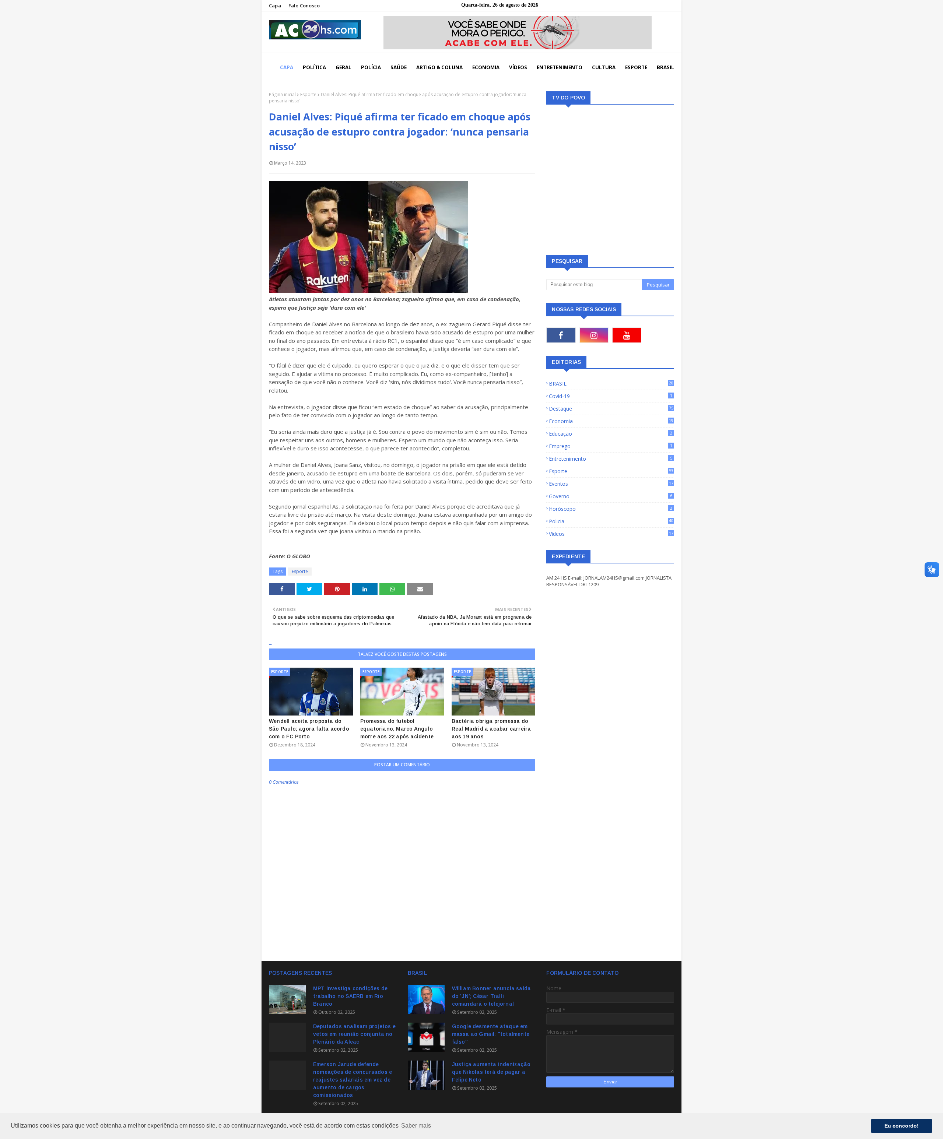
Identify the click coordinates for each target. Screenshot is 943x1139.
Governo (610, 496)
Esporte (308, 94)
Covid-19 (610, 396)
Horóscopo (610, 508)
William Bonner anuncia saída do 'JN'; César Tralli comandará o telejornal (491, 996)
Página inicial (282, 94)
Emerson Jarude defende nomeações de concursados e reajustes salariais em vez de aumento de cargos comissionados (352, 1079)
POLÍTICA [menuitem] (314, 67)
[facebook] (560, 335)
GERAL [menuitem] (343, 67)
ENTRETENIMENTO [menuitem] (559, 67)
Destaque (611, 408)
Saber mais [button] (416, 1125)
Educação (610, 433)
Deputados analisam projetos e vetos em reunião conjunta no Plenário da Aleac (354, 1034)
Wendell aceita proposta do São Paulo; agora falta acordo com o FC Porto (309, 728)
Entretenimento (610, 458)
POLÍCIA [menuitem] (371, 67)
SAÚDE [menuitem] (398, 67)
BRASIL (611, 383)
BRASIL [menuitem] (665, 67)
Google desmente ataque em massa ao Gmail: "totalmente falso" (490, 1034)
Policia (611, 521)
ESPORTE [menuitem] (636, 67)
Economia (611, 421)
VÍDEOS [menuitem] (518, 67)
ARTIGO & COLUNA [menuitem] (439, 67)
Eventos (611, 483)
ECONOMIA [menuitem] (485, 67)
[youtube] (626, 335)
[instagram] (594, 335)
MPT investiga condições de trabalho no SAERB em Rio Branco (350, 996)
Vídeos (611, 533)
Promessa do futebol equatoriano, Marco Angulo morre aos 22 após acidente (397, 728)
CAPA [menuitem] (286, 67)
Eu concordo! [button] (901, 1126)
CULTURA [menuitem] (604, 67)
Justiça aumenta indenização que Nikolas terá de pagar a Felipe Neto (491, 1072)
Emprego (610, 446)
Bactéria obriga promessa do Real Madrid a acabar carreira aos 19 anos (491, 728)
